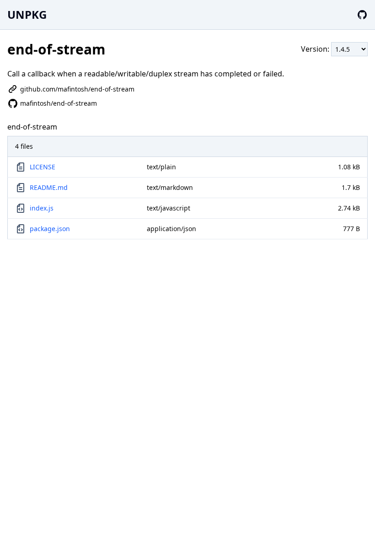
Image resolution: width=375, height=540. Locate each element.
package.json (50, 228)
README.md (49, 187)
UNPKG (27, 14)
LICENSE (42, 166)
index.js (42, 208)
